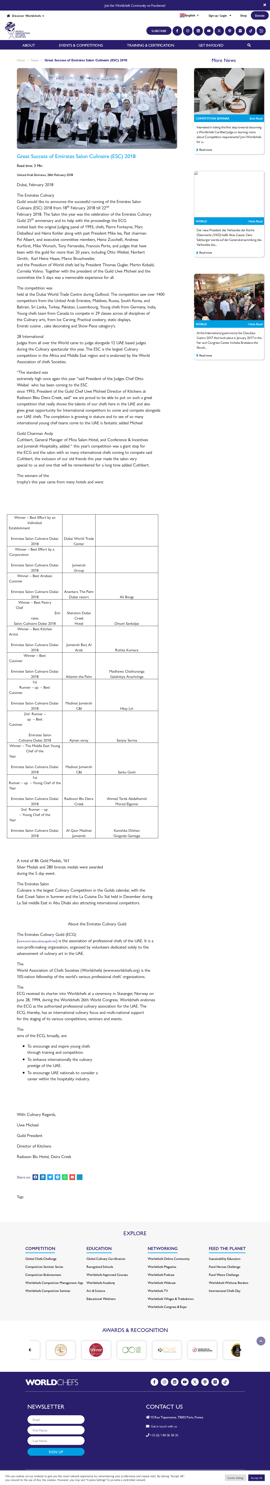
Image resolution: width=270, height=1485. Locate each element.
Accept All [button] (256, 1478)
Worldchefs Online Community (169, 1258)
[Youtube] (208, 31)
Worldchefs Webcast (162, 1282)
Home (21, 60)
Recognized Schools (99, 1266)
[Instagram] (188, 31)
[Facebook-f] (177, 31)
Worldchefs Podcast (161, 1274)
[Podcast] (230, 31)
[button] (35, 1177)
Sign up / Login (218, 15)
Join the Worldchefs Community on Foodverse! (135, 5)
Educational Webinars (101, 1298)
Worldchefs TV (158, 1290)
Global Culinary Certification (105, 1258)
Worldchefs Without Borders (228, 1282)
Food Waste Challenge (224, 1274)
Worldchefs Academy (100, 1282)
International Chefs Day (224, 1290)
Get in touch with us (163, 1426)
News (34, 60)
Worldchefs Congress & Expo (167, 1306)
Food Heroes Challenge (224, 1266)
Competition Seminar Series (44, 1266)
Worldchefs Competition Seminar (47, 1290)
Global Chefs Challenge (41, 1258)
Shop (243, 15)
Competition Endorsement (43, 1274)
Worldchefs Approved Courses (107, 1274)
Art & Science (95, 1290)
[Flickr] (240, 31)
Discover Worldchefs (25, 15)
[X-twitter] (219, 31)
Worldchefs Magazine (162, 1266)
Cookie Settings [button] (235, 1478)
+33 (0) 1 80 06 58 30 (164, 1435)
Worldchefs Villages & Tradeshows (170, 1298)
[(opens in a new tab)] (47, 1350)
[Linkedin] (198, 31)
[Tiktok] (250, 31)
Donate (259, 15)
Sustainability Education (224, 1258)
